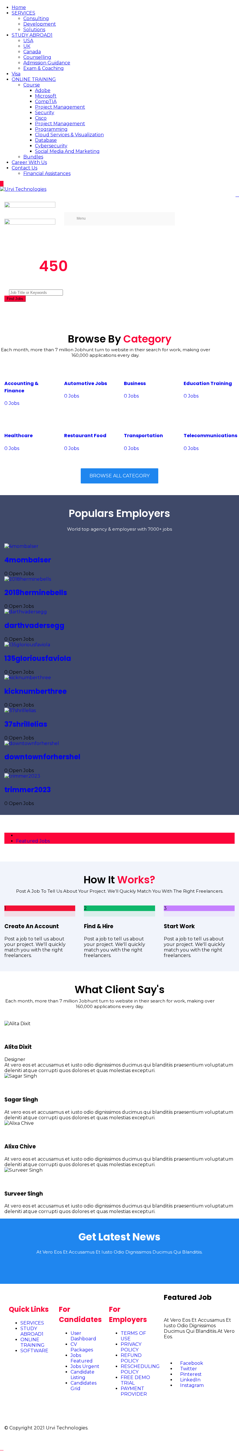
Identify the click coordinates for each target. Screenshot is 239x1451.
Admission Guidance (46, 63)
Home (19, 7)
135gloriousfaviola (37, 658)
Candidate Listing (82, 1374)
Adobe (42, 90)
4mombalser (27, 560)
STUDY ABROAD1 (32, 35)
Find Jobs (15, 298)
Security (44, 112)
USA (28, 40)
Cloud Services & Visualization (69, 134)
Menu (81, 218)
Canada (32, 51)
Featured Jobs (33, 841)
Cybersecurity (51, 146)
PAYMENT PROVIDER (134, 1391)
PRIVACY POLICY (131, 1347)
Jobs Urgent (85, 1366)
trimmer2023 (27, 790)
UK (26, 46)
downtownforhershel (42, 757)
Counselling (37, 57)
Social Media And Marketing (67, 151)
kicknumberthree (35, 691)
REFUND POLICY (131, 1358)
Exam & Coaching (43, 68)
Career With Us (29, 162)
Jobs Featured (82, 1358)
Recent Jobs (30, 835)
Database (46, 140)
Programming (51, 129)
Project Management (60, 107)
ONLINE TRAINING (34, 79)
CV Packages (82, 1347)
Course (31, 85)
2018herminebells (35, 592)
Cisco (41, 118)
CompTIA (46, 101)
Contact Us (24, 168)
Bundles (33, 157)
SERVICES (23, 13)
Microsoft (46, 96)
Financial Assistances (47, 173)
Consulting (36, 18)
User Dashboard (83, 1335)
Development (39, 24)
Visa (16, 74)
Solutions (34, 29)
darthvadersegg (34, 625)
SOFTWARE (34, 1350)
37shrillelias (25, 724)
